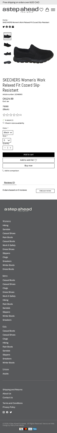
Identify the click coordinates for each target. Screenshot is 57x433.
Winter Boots (8, 265)
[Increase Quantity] (10, 147)
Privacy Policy (9, 407)
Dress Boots (8, 269)
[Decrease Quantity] (5, 147)
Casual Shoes (9, 233)
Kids (5, 326)
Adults (5, 374)
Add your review (45, 191)
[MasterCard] (26, 429)
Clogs (5, 257)
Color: (5, 128)
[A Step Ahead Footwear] (20, 10)
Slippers (6, 253)
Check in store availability (14, 123)
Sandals (6, 229)
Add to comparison (12, 171)
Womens (7, 221)
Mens (5, 275)
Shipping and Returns (12, 390)
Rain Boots (8, 237)
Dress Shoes (8, 249)
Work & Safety (9, 245)
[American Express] (35, 429)
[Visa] (30, 429)
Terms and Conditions (13, 403)
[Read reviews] (11, 114)
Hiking (5, 225)
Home (5, 20)
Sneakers (7, 261)
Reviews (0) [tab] (9, 182)
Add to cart (28, 154)
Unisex (6, 369)
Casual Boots (9, 241)
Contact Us (8, 397)
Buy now (28, 166)
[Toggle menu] (53, 10)
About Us (7, 393)
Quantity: (6, 143)
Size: (5, 136)
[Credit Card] (21, 429)
